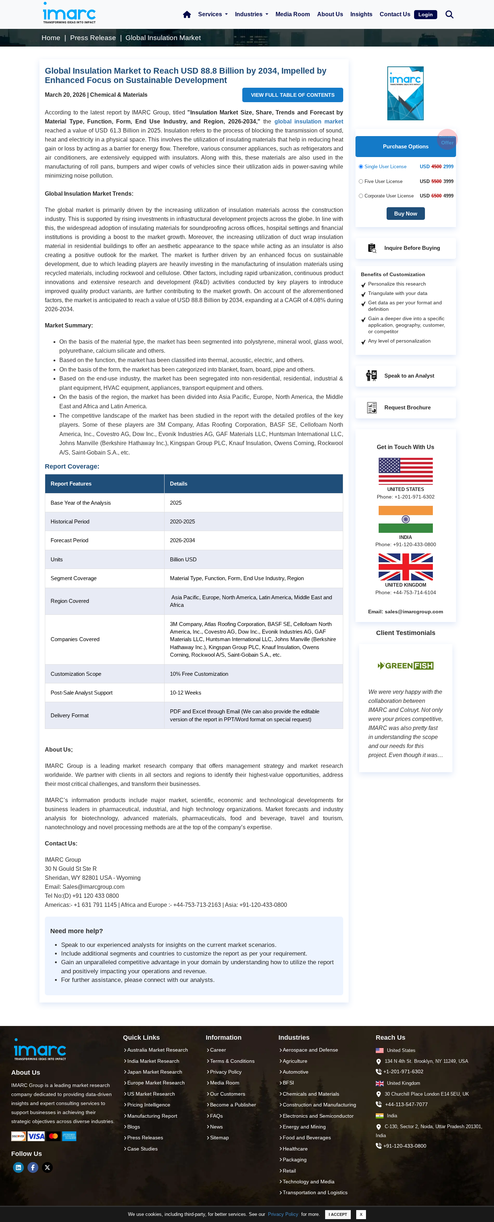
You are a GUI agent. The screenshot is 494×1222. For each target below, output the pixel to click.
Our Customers (227, 1094)
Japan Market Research (154, 1072)
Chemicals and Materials (311, 1094)
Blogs (133, 1127)
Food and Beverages (307, 1137)
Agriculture (295, 1061)
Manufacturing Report (152, 1116)
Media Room (293, 14)
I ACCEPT (338, 1214)
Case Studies (142, 1149)
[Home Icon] (187, 14)
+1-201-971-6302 (403, 1071)
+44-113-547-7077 (406, 1104)
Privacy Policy (283, 1214)
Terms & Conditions (232, 1061)
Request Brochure (407, 407)
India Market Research (153, 1061)
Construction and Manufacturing (319, 1105)
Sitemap (219, 1137)
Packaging (295, 1159)
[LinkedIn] (18, 1167)
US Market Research (151, 1094)
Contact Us (395, 14)
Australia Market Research (157, 1050)
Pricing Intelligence (148, 1105)
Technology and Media (309, 1181)
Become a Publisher (233, 1105)
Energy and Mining (304, 1127)
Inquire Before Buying (411, 248)
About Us (330, 14)
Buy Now (405, 213)
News (216, 1127)
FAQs (216, 1116)
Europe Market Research (156, 1083)
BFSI (288, 1083)
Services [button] (210, 14)
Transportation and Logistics (315, 1192)
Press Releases (145, 1137)
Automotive (295, 1072)
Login (425, 14)
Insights (361, 14)
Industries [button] (249, 14)
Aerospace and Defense (310, 1050)
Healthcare (295, 1149)
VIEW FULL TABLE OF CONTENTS (293, 95)
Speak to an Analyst (408, 376)
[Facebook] (32, 1167)
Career (218, 1050)
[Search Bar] (449, 14)
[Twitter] (47, 1167)
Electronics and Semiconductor (318, 1116)
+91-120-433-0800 (404, 1146)
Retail (289, 1171)
